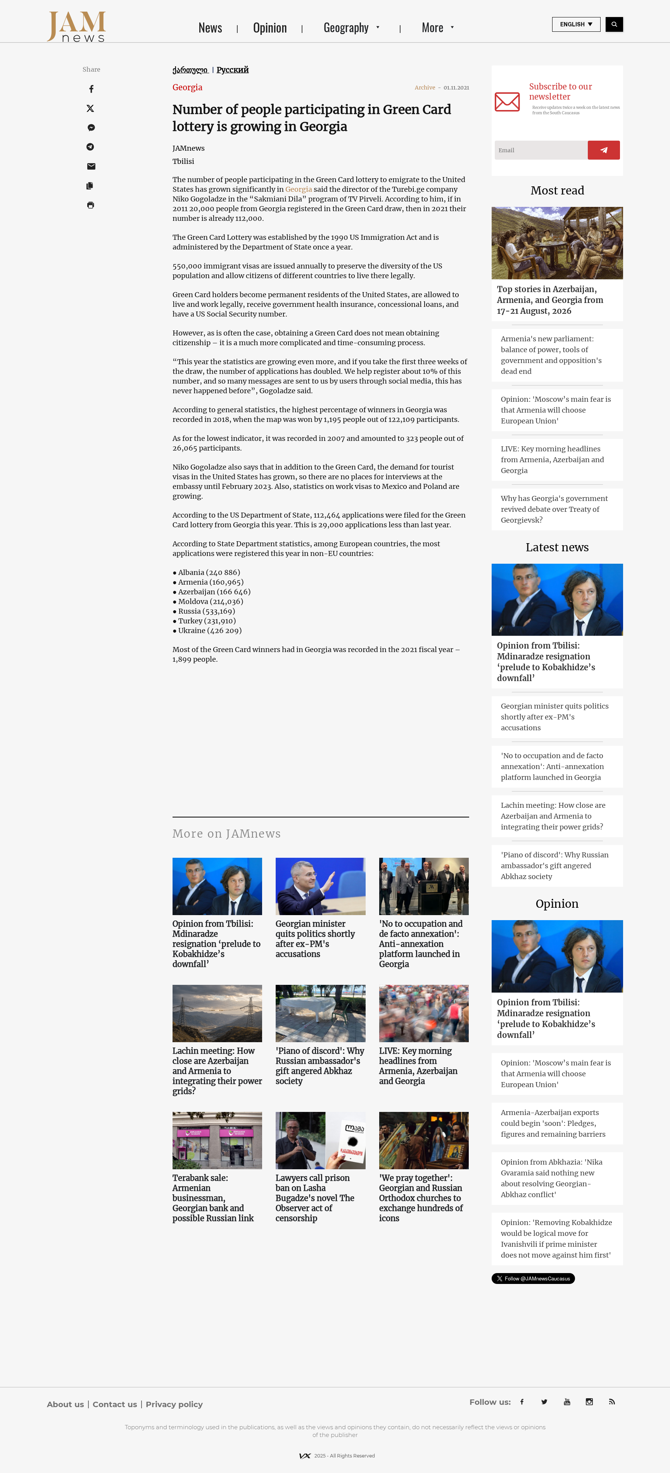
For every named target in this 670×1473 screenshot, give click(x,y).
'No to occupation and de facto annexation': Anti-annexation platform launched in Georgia (421, 944)
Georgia (187, 87)
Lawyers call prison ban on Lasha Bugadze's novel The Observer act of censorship (315, 1198)
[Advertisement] (321, 739)
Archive (428, 87)
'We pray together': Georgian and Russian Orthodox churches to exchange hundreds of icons (421, 1198)
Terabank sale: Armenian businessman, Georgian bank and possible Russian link (213, 1198)
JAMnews (189, 148)
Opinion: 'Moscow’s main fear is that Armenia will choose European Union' (556, 410)
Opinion (270, 27)
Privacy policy (174, 1404)
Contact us (115, 1404)
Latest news (557, 547)
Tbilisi (183, 161)
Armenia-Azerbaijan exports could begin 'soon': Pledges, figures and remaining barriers (553, 1123)
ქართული (191, 69)
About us (65, 1404)
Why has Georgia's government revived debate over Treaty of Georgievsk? (554, 509)
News (210, 27)
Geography (346, 27)
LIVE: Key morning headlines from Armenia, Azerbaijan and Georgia (418, 1066)
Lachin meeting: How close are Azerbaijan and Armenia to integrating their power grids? (217, 1071)
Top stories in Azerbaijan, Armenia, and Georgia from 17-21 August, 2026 (550, 300)
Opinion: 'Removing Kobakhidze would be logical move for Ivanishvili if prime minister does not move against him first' (556, 1239)
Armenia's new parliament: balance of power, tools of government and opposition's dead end (551, 355)
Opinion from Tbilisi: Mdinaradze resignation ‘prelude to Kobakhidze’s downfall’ (217, 944)
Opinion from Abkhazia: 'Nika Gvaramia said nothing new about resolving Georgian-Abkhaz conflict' (552, 1178)
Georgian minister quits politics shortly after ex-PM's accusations (315, 939)
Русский (233, 69)
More (433, 27)
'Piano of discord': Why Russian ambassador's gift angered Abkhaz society (320, 1066)
